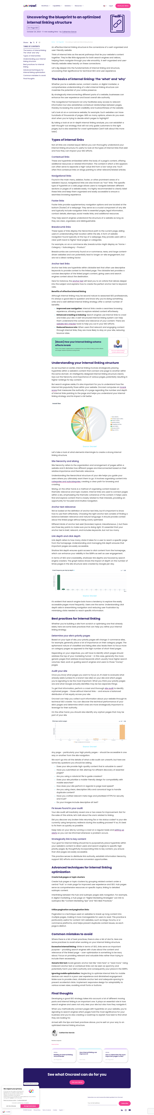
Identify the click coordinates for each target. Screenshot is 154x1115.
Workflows (45, 6)
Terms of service (47, 1110)
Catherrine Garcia (69, 32)
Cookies (55, 1110)
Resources (78, 6)
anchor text (77, 281)
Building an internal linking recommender (63, 1054)
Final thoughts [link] (29, 78)
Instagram (126, 1110)
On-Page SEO (33, 28)
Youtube (130, 1110)
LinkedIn (122, 1110)
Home (53, 42)
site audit (109, 688)
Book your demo (123, 6)
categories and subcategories (66, 481)
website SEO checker (66, 324)
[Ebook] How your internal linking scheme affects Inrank (78, 343)
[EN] (104, 6)
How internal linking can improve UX (88, 1053)
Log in (111, 6)
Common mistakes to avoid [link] (34, 75)
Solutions (68, 6)
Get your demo (77, 1082)
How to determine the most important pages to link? (116, 1054)
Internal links (55, 1044)
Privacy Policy (37, 1110)
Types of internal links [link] (32, 56)
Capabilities (57, 6)
